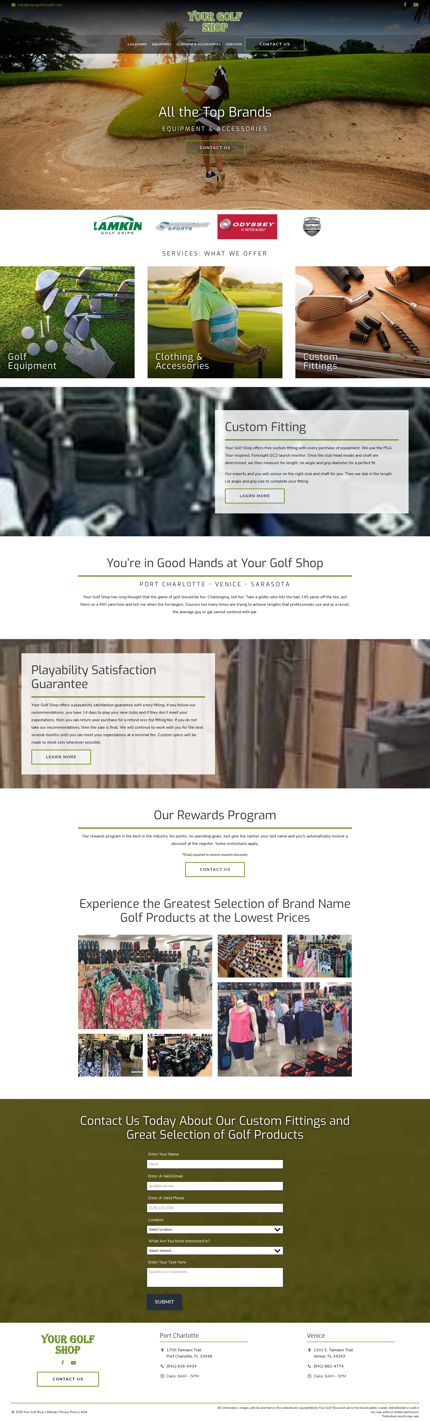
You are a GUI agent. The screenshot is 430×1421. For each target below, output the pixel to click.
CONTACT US (275, 44)
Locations (137, 44)
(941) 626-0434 (181, 1366)
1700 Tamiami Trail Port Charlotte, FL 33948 (189, 1353)
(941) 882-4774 (329, 1366)
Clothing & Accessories (198, 44)
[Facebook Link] (405, 4)
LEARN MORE (255, 496)
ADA (84, 1412)
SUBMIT (164, 1302)
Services (234, 44)
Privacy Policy (68, 1412)
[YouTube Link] (415, 4)
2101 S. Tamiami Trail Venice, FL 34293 (333, 1353)
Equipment (161, 44)
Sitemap (52, 1412)
